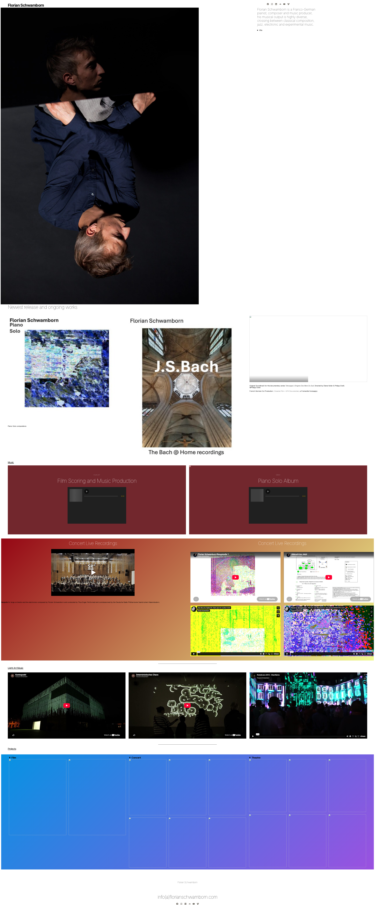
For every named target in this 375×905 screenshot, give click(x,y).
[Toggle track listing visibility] (122, 500)
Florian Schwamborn (187, 882)
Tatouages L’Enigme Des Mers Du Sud (299, 386)
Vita (260, 30)
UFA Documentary (293, 391)
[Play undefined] (86, 491)
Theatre (256, 757)
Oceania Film (279, 391)
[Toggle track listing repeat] (93, 500)
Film (13, 757)
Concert (136, 757)
